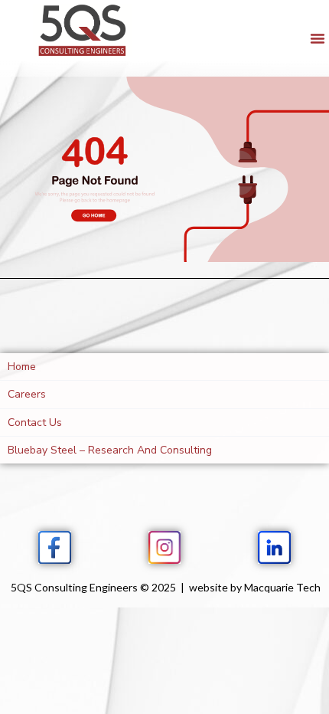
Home (22, 366)
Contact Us (35, 422)
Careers (27, 394)
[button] (317, 38)
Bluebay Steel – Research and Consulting (110, 450)
